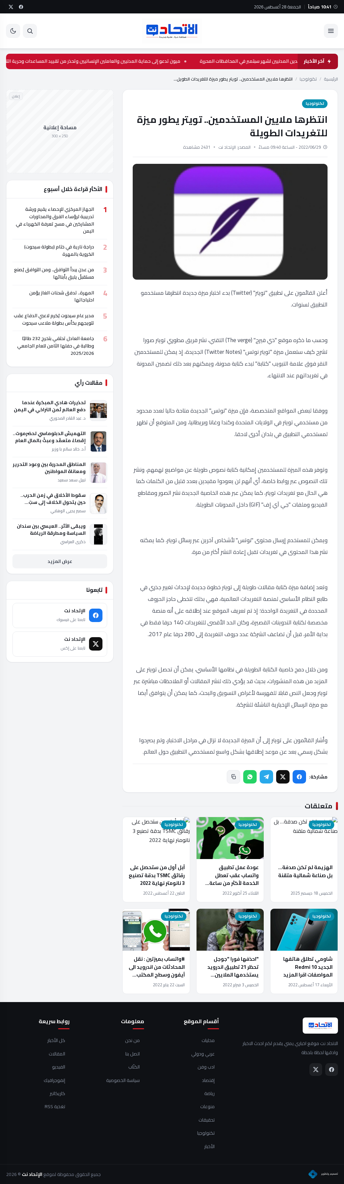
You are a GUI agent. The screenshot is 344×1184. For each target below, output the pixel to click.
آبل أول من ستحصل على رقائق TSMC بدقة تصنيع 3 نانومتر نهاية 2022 (157, 875)
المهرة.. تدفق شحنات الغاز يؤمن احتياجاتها (61, 296)
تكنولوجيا (308, 79)
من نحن (132, 1041)
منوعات (207, 1107)
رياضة (209, 1094)
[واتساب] (250, 777)
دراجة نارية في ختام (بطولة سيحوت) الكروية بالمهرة (59, 250)
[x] (10, 6)
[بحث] (30, 31)
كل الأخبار (56, 1041)
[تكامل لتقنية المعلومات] (323, 1174)
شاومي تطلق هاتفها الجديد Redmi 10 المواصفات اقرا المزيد (308, 967)
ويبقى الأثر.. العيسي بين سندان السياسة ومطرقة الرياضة (51, 530)
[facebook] (21, 6)
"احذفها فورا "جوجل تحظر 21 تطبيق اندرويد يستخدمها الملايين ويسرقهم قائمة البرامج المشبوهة (232, 974)
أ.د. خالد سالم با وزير (69, 449)
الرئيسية (331, 79)
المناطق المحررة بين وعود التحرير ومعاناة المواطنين (49, 468)
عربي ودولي (203, 1054)
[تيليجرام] (266, 777)
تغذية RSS (55, 1107)
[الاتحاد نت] (172, 30)
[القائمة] (331, 31)
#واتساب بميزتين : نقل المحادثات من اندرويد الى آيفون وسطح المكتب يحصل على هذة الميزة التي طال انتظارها (157, 974)
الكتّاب (134, 1067)
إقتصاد (208, 1081)
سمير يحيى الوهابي (68, 511)
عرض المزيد (60, 561)
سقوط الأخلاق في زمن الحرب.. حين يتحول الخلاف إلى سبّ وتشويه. (53, 499)
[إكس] (283, 777)
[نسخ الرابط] (233, 777)
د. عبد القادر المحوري (67, 418)
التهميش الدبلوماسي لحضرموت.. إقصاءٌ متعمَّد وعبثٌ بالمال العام (49, 437)
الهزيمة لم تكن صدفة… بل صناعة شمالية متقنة (305, 871)
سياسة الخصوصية (123, 1081)
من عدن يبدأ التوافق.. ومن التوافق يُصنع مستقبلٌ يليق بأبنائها (54, 273)
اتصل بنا (132, 1054)
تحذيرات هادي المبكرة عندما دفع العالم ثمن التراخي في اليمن (50, 406)
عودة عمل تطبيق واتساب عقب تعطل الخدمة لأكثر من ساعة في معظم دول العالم (234, 879)
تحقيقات (207, 1120)
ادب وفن (206, 1067)
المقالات (57, 1054)
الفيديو (58, 1067)
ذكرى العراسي (73, 542)
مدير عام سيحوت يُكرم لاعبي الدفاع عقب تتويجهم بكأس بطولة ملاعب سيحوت (54, 319)
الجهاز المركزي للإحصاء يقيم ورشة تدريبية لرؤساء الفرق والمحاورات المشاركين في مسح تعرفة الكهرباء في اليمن (55, 220)
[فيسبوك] (299, 777)
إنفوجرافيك (54, 1081)
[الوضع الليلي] (13, 31)
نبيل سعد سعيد (72, 480)
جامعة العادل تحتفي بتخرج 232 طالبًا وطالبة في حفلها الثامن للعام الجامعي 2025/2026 (55, 345)
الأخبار (209, 1147)
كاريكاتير (57, 1094)
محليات (208, 1041)
